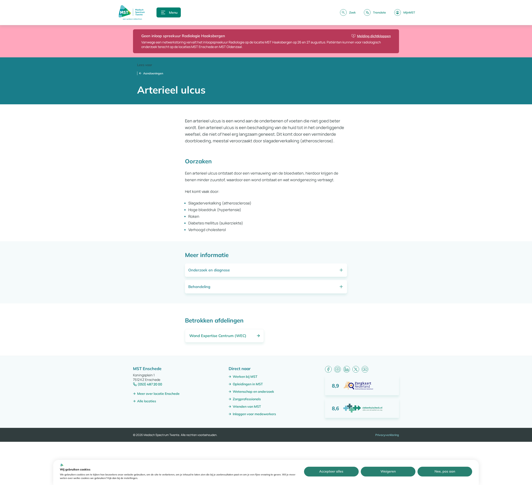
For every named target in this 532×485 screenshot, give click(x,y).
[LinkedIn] (346, 369)
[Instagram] (337, 369)
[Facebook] (328, 369)
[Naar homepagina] (132, 12)
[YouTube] (365, 369)
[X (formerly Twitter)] (355, 369)
